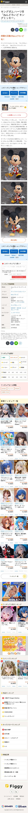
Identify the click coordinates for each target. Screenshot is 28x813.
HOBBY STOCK (5, 392)
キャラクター (23, 362)
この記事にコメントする (14, 115)
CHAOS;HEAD (8, 712)
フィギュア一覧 (14, 576)
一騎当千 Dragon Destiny (11, 698)
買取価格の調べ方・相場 (11, 772)
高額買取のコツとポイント (11, 768)
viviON (12, 99)
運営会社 (22, 796)
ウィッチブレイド (9, 716)
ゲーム (7, 475)
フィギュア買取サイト (10, 764)
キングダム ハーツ (16, 305)
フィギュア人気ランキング (12, 604)
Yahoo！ (14, 97)
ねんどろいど (14, 294)
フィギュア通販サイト (10, 759)
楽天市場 (21, 97)
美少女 (2, 419)
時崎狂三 (6, 742)
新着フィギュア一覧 (9, 401)
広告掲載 (15, 796)
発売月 (4, 377)
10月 (21, 372)
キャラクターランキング (11, 725)
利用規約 (18, 799)
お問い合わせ (11, 799)
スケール (8, 447)
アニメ (21, 419)
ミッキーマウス (15, 312)
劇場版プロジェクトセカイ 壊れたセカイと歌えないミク (15, 703)
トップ (2, 5)
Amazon (7, 97)
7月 (9, 372)
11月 (25, 372)
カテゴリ (23, 357)
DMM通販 (23, 93)
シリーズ (5, 362)
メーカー (5, 367)
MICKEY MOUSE (16, 5)
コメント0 (25, 23)
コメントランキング (10, 658)
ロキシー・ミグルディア (11, 738)
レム (5, 746)
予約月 (4, 372)
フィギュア (8, 5)
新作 (4, 357)
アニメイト (14, 93)
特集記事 (6, 755)
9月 (17, 372)
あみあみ (5, 93)
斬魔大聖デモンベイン (10, 708)
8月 (13, 372)
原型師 (22, 367)
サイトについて (8, 796)
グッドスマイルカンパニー (18, 291)
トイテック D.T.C (19, 302)
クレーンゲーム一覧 (10, 776)
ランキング (14, 357)
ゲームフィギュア (6, 21)
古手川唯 (6, 734)
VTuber (7, 419)
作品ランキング (8, 693)
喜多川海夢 (7, 729)
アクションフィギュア (17, 21)
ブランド (14, 367)
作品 (13, 362)
